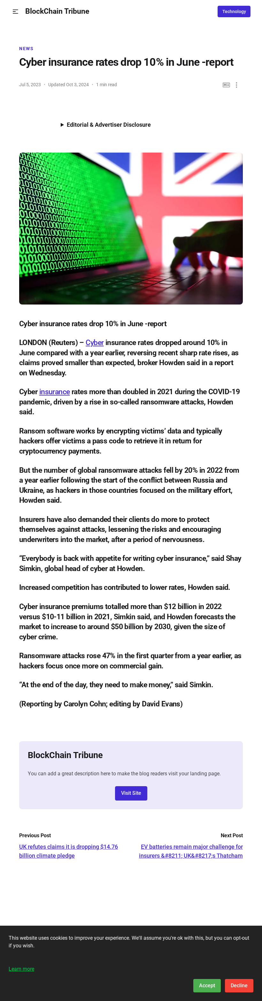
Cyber (95, 342)
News (26, 48)
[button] (15, 11)
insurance (54, 392)
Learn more (21, 969)
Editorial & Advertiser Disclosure (109, 124)
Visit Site (131, 793)
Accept (207, 985)
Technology (234, 11)
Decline (239, 985)
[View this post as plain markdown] (226, 85)
